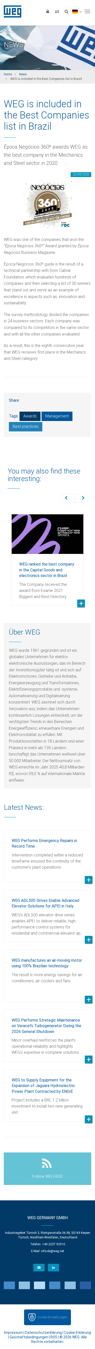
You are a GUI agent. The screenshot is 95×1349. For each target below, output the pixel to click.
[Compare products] (57, 11)
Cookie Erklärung (77, 1332)
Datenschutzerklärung (43, 1332)
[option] (47, 555)
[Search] (66, 11)
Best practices (26, 426)
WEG (11, 11)
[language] (77, 11)
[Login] (47, 11)
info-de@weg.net (52, 1251)
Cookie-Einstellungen (52, 1317)
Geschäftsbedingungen (29, 1337)
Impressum (13, 1332)
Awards (30, 416)
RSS (53, 1337)
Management (57, 416)
